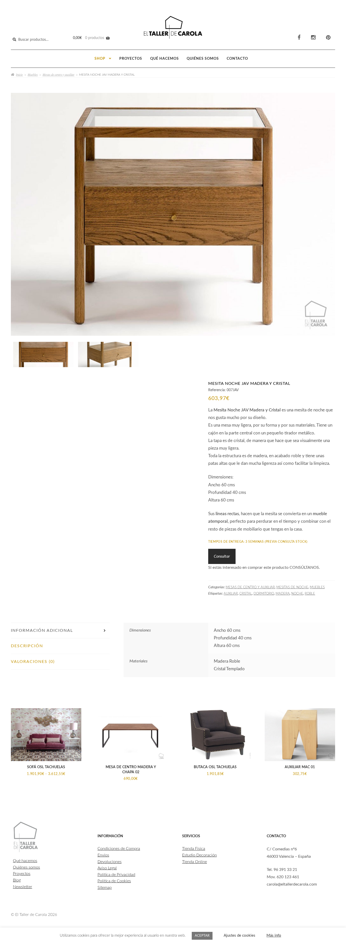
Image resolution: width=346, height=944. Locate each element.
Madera (283, 593)
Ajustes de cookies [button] (239, 935)
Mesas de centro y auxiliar (58, 74)
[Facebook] (299, 37)
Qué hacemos (164, 58)
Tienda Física (193, 849)
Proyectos (130, 58)
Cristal (245, 593)
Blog (17, 880)
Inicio (19, 74)
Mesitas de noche (292, 587)
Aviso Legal (107, 868)
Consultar (222, 556)
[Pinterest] (328, 37)
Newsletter (22, 887)
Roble (310, 593)
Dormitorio (264, 593)
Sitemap (105, 888)
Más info (273, 935)
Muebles (33, 74)
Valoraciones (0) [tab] (33, 662)
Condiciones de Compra (119, 849)
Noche (297, 593)
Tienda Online (194, 862)
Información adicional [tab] (42, 630)
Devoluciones (110, 862)
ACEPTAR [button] (202, 935)
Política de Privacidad (116, 875)
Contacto (237, 58)
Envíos (103, 855)
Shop (99, 58)
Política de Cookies (114, 881)
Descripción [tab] (27, 646)
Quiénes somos (203, 58)
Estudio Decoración (199, 855)
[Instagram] (313, 37)
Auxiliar (231, 593)
